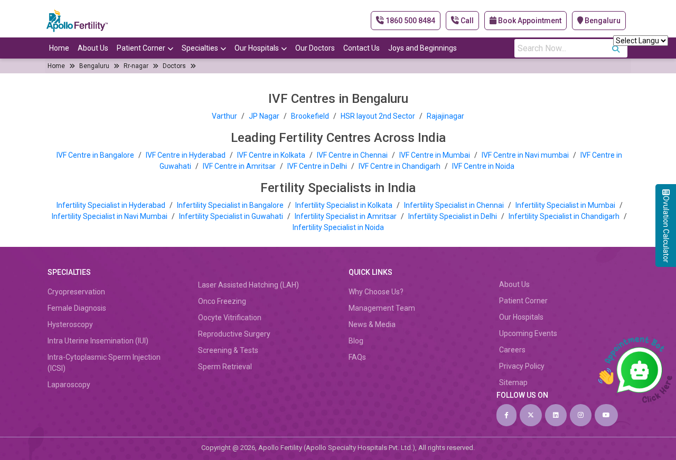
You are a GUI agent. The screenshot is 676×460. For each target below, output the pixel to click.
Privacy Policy (521, 366)
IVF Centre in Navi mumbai (525, 155)
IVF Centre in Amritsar (239, 166)
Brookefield (310, 116)
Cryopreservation (76, 291)
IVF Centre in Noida (483, 166)
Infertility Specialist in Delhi (453, 216)
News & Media (372, 324)
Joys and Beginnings (422, 48)
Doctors (174, 66)
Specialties (200, 48)
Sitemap (513, 382)
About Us (93, 48)
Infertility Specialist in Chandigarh (565, 216)
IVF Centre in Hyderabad (186, 155)
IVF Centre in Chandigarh (399, 166)
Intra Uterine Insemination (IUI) (98, 341)
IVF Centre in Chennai (353, 155)
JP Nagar (264, 116)
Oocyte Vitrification (229, 317)
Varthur (224, 116)
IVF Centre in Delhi (318, 166)
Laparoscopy (69, 384)
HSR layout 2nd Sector (378, 116)
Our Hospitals (256, 48)
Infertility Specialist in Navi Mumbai (110, 216)
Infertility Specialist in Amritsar (346, 216)
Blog (356, 341)
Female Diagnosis (77, 308)
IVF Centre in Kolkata (272, 155)
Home (59, 48)
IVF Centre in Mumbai (434, 155)
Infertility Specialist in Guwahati (232, 216)
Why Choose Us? (376, 291)
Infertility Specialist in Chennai (454, 205)
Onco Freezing (222, 301)
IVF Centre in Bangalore (96, 155)
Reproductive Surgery (234, 334)
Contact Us (361, 48)
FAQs (357, 357)
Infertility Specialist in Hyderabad (112, 205)
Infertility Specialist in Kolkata (344, 205)
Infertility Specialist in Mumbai (566, 205)
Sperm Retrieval (225, 366)
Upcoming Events (528, 333)
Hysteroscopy (70, 324)
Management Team (382, 308)
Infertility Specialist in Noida (338, 227)
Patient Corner (141, 48)
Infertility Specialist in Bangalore (231, 205)
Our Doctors (315, 48)
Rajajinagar (445, 116)
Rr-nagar (136, 66)
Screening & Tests (228, 350)
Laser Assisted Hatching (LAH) (248, 285)
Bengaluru (602, 20)
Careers (512, 350)
